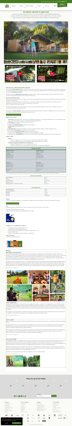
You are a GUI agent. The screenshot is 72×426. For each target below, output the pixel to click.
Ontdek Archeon (7, 403)
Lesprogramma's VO (40, 407)
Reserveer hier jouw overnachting (12, 203)
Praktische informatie (8, 410)
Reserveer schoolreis (40, 410)
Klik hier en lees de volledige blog (12, 267)
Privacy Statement (56, 410)
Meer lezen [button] (14, 420)
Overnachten (23, 406)
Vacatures (54, 406)
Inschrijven (54, 395)
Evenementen (7, 405)
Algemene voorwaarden (57, 411)
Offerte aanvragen (24, 411)
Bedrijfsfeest (23, 409)
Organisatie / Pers (56, 403)
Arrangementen (23, 403)
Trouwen (22, 405)
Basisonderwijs (39, 403)
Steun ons (54, 409)
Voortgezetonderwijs (40, 406)
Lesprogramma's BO (40, 405)
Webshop (48, 1)
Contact (52, 1)
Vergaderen (23, 407)
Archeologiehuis (7, 406)
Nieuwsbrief (39, 394)
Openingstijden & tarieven (41, 409)
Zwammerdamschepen (9, 407)
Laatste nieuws (43, 1)
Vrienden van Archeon (57, 407)
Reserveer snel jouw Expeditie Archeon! (13, 114)
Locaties (22, 410)
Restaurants (7, 409)
